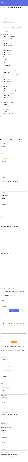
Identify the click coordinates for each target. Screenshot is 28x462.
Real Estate (7, 97)
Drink (6, 77)
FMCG (6, 83)
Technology (7, 109)
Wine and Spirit (8, 113)
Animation (7, 34)
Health (6, 88)
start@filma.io (4, 221)
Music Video (8, 50)
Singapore (22, 139)
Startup (6, 106)
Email (2, 400)
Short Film (7, 59)
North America (5, 192)
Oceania (3, 198)
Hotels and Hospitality (10, 90)
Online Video (8, 52)
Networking (7, 95)
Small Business (8, 100)
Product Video (8, 54)
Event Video (8, 45)
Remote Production (9, 57)
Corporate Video (8, 41)
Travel (6, 111)
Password (3, 409)
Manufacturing (8, 93)
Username (3, 404)
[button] (25, 3)
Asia (3, 184)
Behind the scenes (9, 36)
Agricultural (7, 65)
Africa (3, 187)
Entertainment (8, 81)
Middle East (4, 200)
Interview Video (8, 47)
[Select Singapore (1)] (9, 21)
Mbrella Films (4, 158)
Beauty (6, 72)
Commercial (8, 38)
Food (6, 86)
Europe (3, 190)
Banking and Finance (10, 70)
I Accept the (9, 414)
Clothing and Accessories (11, 74)
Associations (7, 67)
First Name (3, 390)
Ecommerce (8, 79)
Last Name (3, 395)
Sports (6, 104)
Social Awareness (9, 102)
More (4, 177)
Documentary (8, 43)
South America (5, 195)
